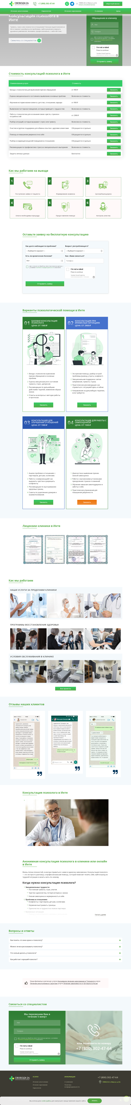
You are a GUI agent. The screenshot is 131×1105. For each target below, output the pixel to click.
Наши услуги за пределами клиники (33, 590)
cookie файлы (46, 1101)
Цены (118, 11)
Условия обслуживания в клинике (32, 656)
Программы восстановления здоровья (34, 624)
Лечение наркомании (72, 11)
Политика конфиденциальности (72, 1086)
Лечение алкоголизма (19, 11)
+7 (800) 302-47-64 (46, 3)
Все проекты (65, 689)
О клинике (99, 11)
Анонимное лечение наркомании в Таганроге (76, 981)
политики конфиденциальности (103, 40)
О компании (68, 1082)
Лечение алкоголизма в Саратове (43, 983)
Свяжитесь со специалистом (23, 40)
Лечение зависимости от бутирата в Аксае (80, 983)
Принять (94, 1101)
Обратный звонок (113, 4)
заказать (114, 90)
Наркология (46, 11)
